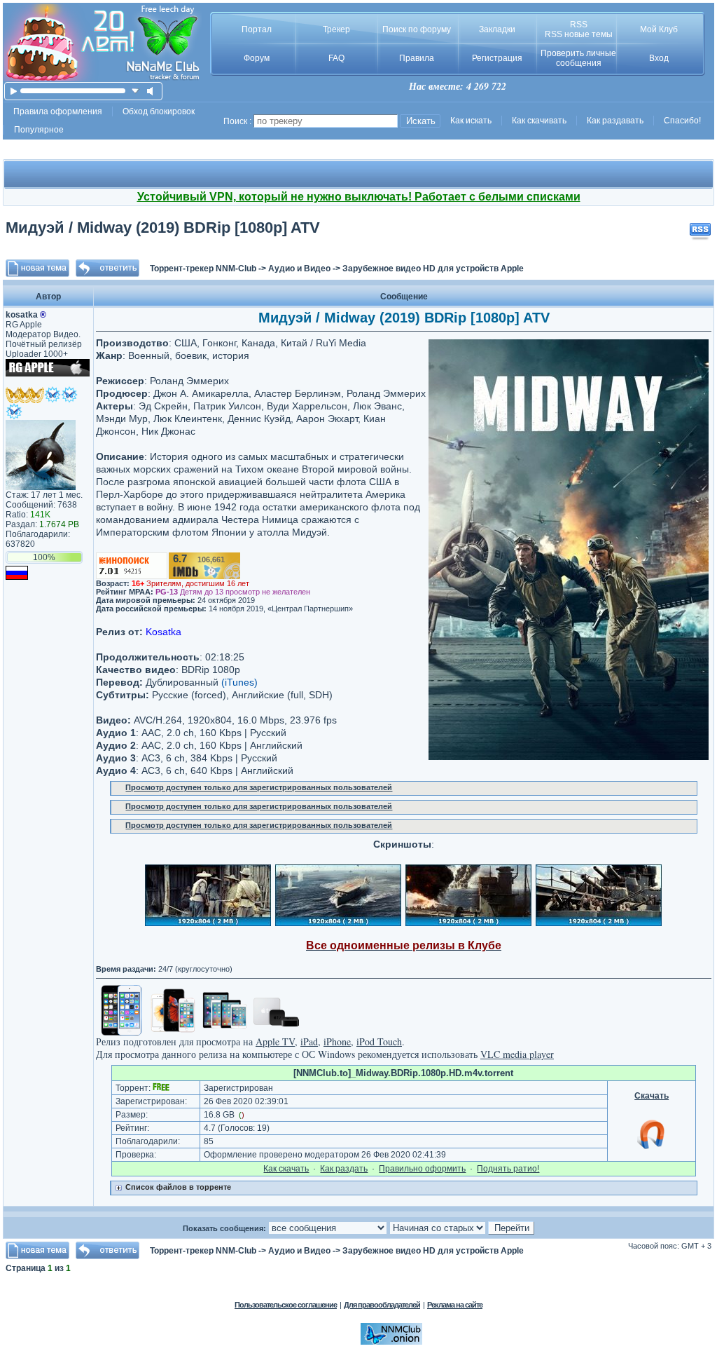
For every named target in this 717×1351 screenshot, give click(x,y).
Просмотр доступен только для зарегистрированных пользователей (258, 787)
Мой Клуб (659, 29)
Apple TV (275, 1041)
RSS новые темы (579, 34)
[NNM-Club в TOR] (391, 1342)
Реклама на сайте (454, 1305)
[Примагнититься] (652, 1148)
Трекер (336, 29)
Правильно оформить (422, 1169)
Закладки (497, 29)
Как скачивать (539, 120)
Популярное (39, 130)
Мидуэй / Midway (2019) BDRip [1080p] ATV (163, 227)
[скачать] (135, 90)
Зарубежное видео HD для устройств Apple (433, 268)
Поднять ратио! (508, 1169)
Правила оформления (57, 111)
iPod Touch (379, 1041)
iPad (309, 1041)
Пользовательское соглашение (286, 1305)
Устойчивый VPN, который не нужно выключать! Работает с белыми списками (358, 197)
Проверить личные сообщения (578, 58)
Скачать (651, 1096)
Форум (257, 58)
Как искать (471, 120)
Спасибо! (682, 120)
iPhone (337, 1041)
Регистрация (497, 58)
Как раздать (344, 1169)
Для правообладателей (382, 1305)
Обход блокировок (159, 111)
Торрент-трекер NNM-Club (203, 268)
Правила (416, 58)
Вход (659, 58)
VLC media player (517, 1054)
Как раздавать (615, 120)
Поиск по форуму (416, 29)
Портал (257, 29)
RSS (578, 24)
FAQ (336, 58)
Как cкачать (286, 1169)
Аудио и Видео (299, 268)
